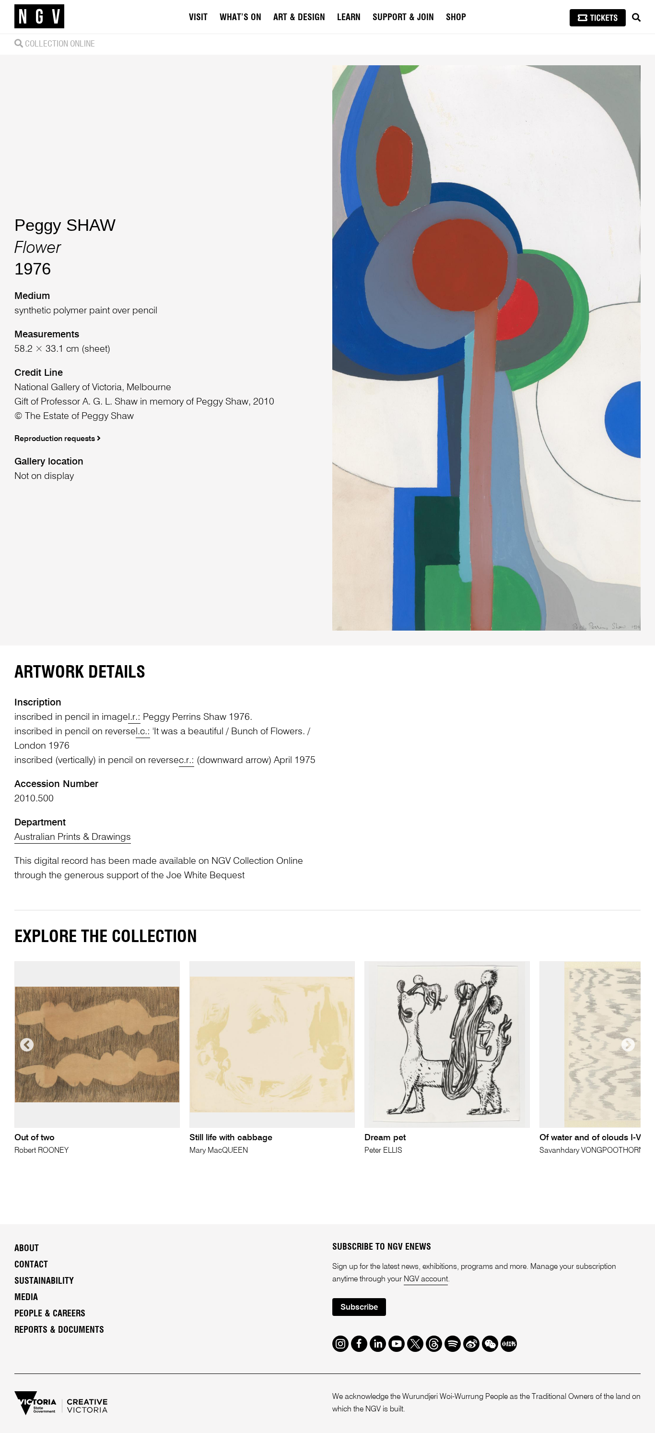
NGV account (426, 1279)
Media (26, 1297)
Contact (31, 1265)
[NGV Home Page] (39, 17)
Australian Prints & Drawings (72, 837)
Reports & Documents (59, 1330)
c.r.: (186, 760)
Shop (456, 17)
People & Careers (49, 1314)
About (26, 1248)
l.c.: (143, 732)
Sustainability (44, 1281)
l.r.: (134, 717)
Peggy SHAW (65, 224)
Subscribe (359, 1307)
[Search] (636, 17)
